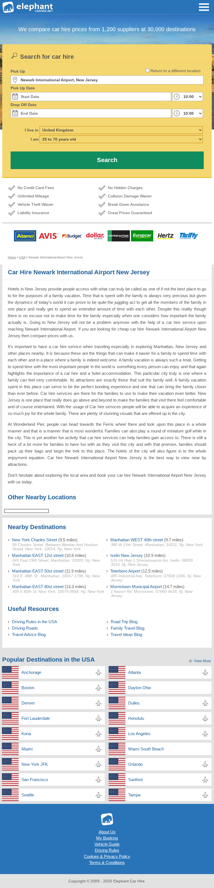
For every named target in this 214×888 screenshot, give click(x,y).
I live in (31, 130)
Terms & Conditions (107, 862)
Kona (26, 733)
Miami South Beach (146, 749)
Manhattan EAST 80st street (38, 586)
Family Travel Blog (127, 628)
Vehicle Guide (107, 844)
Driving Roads (25, 628)
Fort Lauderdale (35, 718)
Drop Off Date (24, 104)
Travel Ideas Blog (126, 634)
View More (202, 661)
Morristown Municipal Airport (136, 586)
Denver (28, 703)
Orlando (135, 764)
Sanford (135, 779)
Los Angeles (139, 733)
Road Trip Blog (124, 621)
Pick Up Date (23, 88)
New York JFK (34, 764)
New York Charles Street (34, 539)
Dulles (134, 703)
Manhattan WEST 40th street (136, 539)
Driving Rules (107, 850)
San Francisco (34, 779)
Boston (27, 687)
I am (34, 139)
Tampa (134, 794)
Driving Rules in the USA (34, 621)
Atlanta (134, 672)
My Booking (107, 838)
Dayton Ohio (139, 687)
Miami (27, 749)
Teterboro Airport (125, 571)
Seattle (27, 794)
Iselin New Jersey (126, 555)
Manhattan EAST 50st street (38, 571)
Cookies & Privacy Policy (107, 856)
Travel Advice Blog (29, 634)
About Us (107, 832)
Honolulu (136, 718)
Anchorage (31, 672)
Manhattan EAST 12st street (38, 555)
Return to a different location (175, 71)
